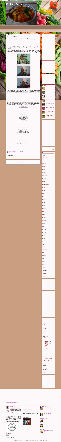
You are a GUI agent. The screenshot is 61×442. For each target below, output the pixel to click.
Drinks (43, 193)
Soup (43, 258)
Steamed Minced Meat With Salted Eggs (49, 116)
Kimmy (12, 406)
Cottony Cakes (44, 182)
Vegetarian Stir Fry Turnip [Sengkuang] (47, 342)
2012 (44, 332)
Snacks (43, 256)
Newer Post (8, 160)
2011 (44, 333)
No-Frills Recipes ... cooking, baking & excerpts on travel (45, 412)
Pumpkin (43, 246)
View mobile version (23, 162)
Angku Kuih (44, 157)
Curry (43, 185)
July (44, 365)
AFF (43, 155)
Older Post (38, 160)
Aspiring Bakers (44, 158)
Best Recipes (44, 163)
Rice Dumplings (44, 249)
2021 (44, 320)
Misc (9, 152)
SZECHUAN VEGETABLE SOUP (50, 91)
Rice (43, 247)
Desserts (43, 190)
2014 (44, 329)
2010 (44, 372)
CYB (43, 188)
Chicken (43, 173)
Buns (43, 167)
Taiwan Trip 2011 (46, 340)
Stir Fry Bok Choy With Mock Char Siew (48, 346)
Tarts (43, 267)
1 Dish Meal (44, 154)
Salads (43, 252)
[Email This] (19, 151)
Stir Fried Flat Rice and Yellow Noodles (48, 361)
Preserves (43, 241)
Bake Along (44, 161)
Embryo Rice (44, 197)
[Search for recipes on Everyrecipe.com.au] (25, 411)
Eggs (43, 196)
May (45, 368)
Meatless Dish (44, 222)
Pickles (43, 237)
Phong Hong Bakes (43, 406)
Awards (43, 160)
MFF (43, 223)
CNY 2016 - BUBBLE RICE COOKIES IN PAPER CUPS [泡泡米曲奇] (50, 112)
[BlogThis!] (20, 151)
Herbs (43, 211)
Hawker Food (44, 208)
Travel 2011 (44, 271)
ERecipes (43, 199)
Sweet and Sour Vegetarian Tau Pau (48, 350)
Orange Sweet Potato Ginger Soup (48, 359)
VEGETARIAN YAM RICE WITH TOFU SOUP (50, 99)
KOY (43, 214)
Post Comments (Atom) (25, 165)
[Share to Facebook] (21, 151)
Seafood (43, 255)
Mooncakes (43, 228)
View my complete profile (9, 412)
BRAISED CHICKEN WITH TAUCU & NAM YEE (50, 103)
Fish (43, 205)
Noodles (43, 229)
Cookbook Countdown (45, 179)
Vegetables (43, 273)
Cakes (43, 170)
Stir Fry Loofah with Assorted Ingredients (48, 348)
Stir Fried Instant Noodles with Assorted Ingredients (48, 354)
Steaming (43, 262)
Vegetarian (43, 274)
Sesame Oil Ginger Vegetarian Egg (50, 87)
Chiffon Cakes (44, 175)
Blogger (46, 440)
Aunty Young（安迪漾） (43, 418)
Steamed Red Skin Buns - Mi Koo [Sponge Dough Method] (50, 107)
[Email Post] (17, 151)
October (45, 337)
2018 (44, 324)
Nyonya (43, 231)
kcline (40, 440)
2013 (44, 331)
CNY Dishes (44, 178)
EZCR (43, 200)
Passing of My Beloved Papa (48, 338)
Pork (43, 238)
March (45, 369)
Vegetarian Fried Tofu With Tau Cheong (47, 344)
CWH (43, 187)
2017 (44, 325)
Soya (43, 259)
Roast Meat (43, 250)
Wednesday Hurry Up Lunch (47, 407)
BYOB (43, 169)
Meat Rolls (43, 220)
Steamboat (43, 261)
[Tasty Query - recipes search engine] (25, 407)
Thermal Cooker (44, 270)
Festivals (43, 202)
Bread (43, 164)
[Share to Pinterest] (22, 151)
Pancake (43, 232)
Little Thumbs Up (44, 217)
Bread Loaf (43, 166)
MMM (43, 226)
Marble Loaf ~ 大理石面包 (47, 413)
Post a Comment (10, 156)
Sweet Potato (44, 265)
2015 (44, 328)
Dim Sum (43, 191)
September (45, 362)
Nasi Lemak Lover (43, 429)
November (45, 336)
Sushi (43, 264)
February (45, 370)
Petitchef (43, 235)
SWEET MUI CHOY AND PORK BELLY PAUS (49, 95)
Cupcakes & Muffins (45, 184)
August (45, 364)
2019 (44, 323)
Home (23, 160)
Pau (42, 234)
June (45, 366)
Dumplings (43, 194)
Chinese (43, 176)
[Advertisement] (48, 46)
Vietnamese (43, 276)
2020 (44, 321)
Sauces (43, 253)
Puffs (43, 244)
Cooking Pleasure (15, 4)
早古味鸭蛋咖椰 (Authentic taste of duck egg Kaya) (48, 419)
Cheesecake (44, 172)
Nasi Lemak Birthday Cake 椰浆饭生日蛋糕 (48, 431)
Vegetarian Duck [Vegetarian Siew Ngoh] (48, 356)
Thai (43, 268)
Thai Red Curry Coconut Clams (48, 424)
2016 (44, 327)
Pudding (43, 243)
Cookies (43, 181)
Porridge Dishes (44, 240)
